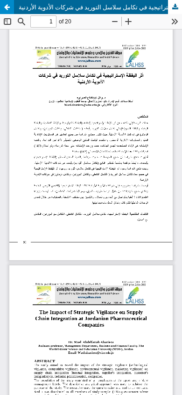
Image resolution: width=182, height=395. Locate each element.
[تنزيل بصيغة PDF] (175, 7)
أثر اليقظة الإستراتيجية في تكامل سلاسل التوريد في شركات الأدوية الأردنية (100, 7)
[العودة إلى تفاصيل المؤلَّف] (7, 7)
